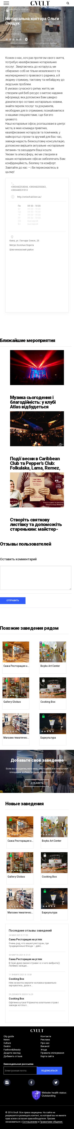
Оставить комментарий (18, 559)
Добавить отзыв (13, 1056)
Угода (44, 1049)
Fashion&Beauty (12, 1049)
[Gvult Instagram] (7, 1082)
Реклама (45, 1039)
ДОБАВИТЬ (37, 783)
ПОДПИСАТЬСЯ (49, 1070)
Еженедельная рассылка (18, 1064)
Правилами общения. (51, 1121)
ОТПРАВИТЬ (12, 600)
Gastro (7, 1046)
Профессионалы (18, 43)
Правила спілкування (52, 1053)
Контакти (46, 1036)
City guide (9, 1036)
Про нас (45, 1043)
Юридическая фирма (46, 43)
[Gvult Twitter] (55, 1082)
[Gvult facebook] (31, 1082)
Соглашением (29, 1121)
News (7, 1039)
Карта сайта (47, 1056)
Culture (7, 1043)
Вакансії (45, 1046)
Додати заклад (12, 1053)
